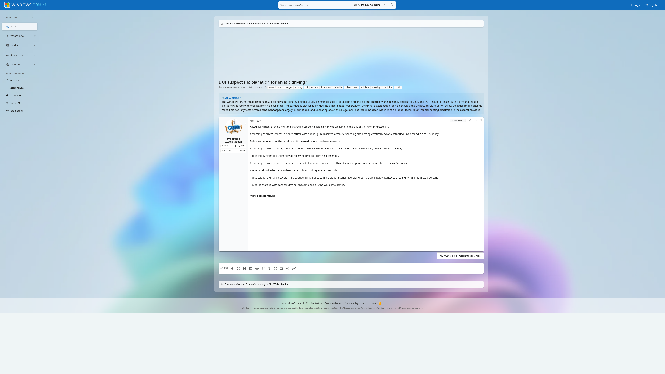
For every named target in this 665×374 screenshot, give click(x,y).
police (348, 87)
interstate (326, 87)
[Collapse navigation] (32, 17)
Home (372, 303)
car (280, 87)
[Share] (470, 120)
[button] (34, 36)
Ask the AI (15, 103)
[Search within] (384, 5)
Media (14, 45)
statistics (387, 87)
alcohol (272, 87)
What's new (17, 36)
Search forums (17, 87)
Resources (16, 55)
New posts (15, 80)
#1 (480, 120)
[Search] (392, 5)
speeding (376, 87)
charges (288, 87)
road (355, 87)
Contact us (316, 303)
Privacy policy (351, 303)
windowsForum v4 (294, 303)
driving (298, 87)
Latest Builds (16, 95)
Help (363, 303)
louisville (338, 87)
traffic (398, 87)
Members (16, 64)
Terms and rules (333, 303)
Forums (15, 26)
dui (306, 87)
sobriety (365, 87)
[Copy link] (476, 120)
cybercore (226, 87)
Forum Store (16, 110)
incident (314, 87)
